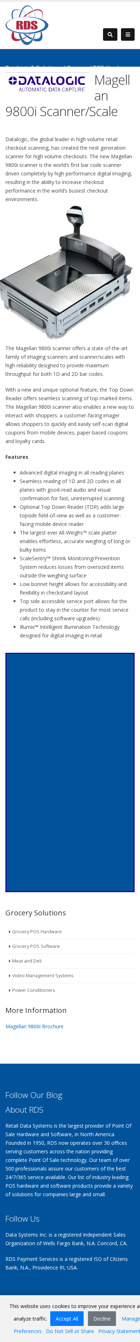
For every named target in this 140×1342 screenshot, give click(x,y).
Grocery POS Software (36, 946)
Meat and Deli (27, 961)
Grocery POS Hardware (37, 932)
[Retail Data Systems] (26, 24)
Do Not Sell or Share (70, 1331)
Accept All (67, 1318)
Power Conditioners (33, 990)
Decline (102, 1318)
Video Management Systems (43, 976)
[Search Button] (110, 34)
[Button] (128, 34)
